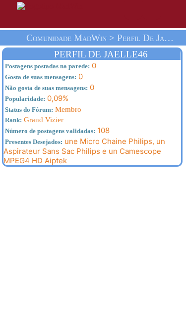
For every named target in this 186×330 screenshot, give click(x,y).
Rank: (12, 120)
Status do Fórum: (28, 109)
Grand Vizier (33, 120)
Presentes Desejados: (32, 141)
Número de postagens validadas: (49, 131)
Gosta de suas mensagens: (39, 77)
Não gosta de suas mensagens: (45, 88)
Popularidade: (24, 98)
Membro (42, 109)
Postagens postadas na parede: (46, 66)
